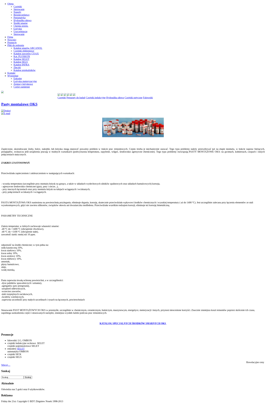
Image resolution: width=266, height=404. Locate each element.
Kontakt (11, 73)
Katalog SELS (21, 62)
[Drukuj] (6, 110)
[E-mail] (5, 113)
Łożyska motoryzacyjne (25, 81)
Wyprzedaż (12, 75)
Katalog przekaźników (25, 70)
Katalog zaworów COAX (26, 53)
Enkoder (18, 78)
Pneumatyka (20, 17)
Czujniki (18, 6)
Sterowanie (19, 9)
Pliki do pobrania (15, 45)
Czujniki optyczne (133, 97)
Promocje (12, 42)
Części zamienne (22, 87)
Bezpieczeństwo (21, 15)
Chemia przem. (21, 26)
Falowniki (148, 97)
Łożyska (18, 28)
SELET (21, 348)
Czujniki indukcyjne (96, 97)
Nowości (11, 39)
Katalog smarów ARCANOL (28, 48)
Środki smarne (21, 23)
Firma (10, 37)
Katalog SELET (21, 59)
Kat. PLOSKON (22, 56)
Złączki (17, 67)
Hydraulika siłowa (22, 20)
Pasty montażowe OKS (19, 104)
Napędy (17, 12)
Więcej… (5, 365)
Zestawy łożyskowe (23, 84)
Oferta (10, 3)
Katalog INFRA (21, 64)
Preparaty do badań (75, 97)
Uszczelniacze (20, 31)
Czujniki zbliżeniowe (24, 51)
